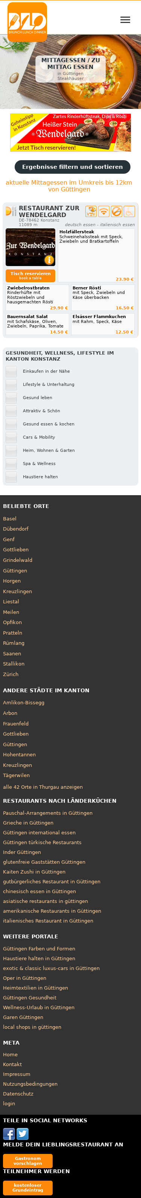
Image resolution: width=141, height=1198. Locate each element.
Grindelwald (17, 560)
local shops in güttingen (32, 1027)
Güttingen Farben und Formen (39, 949)
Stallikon (13, 664)
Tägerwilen (16, 775)
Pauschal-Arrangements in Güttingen (47, 813)
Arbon (10, 713)
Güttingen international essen (39, 832)
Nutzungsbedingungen (30, 1084)
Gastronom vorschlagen (28, 1161)
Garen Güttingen (23, 1017)
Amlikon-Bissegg (23, 702)
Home (10, 1054)
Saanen (12, 653)
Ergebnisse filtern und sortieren (72, 167)
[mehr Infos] (30, 247)
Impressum (16, 1074)
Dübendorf (16, 529)
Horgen (12, 581)
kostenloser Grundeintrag (27, 1187)
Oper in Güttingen (24, 978)
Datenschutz (18, 1094)
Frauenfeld (16, 724)
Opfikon (12, 622)
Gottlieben (16, 549)
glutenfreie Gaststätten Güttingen (44, 862)
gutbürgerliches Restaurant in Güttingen (51, 881)
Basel (10, 519)
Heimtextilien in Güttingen (35, 988)
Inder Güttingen (22, 852)
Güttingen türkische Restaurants (42, 842)
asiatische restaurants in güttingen (45, 901)
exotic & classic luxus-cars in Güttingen (51, 968)
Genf (9, 539)
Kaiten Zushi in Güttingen (34, 872)
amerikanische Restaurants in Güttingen (52, 911)
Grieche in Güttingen (28, 823)
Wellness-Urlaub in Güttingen (38, 1007)
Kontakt (12, 1064)
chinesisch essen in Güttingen (39, 891)
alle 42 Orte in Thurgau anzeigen (43, 787)
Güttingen (15, 571)
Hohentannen (19, 754)
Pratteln (12, 633)
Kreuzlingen (17, 591)
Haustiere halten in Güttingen (39, 958)
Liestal (11, 601)
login (9, 1103)
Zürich (10, 674)
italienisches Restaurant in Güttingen (48, 921)
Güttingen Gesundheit (29, 998)
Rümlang (13, 643)
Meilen (11, 612)
